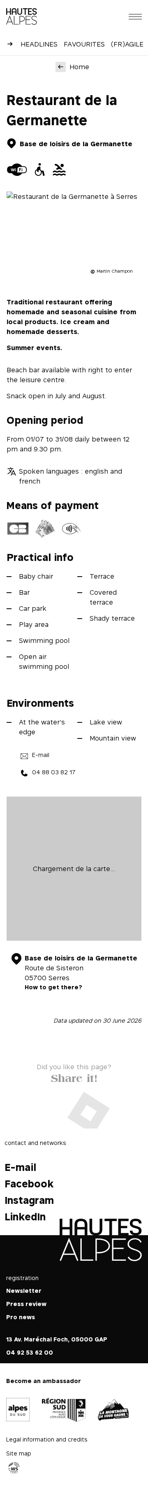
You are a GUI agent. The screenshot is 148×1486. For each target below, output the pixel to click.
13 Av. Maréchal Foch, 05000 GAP (56, 1339)
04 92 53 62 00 (29, 1352)
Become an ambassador (43, 1380)
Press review (26, 1303)
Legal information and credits (47, 1439)
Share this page (74, 1076)
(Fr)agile (127, 44)
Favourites (84, 44)
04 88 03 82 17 (54, 772)
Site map (18, 1453)
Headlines (39, 44)
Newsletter (24, 1290)
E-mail (40, 754)
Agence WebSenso (14, 1468)
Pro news (20, 1316)
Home (79, 67)
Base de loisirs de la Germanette (76, 144)
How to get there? (53, 987)
